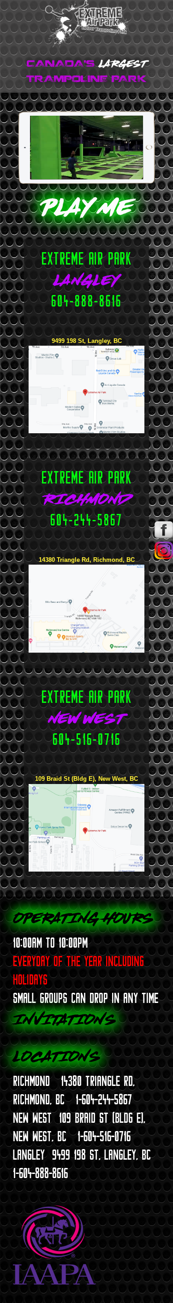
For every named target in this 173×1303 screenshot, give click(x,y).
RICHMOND (31, 1081)
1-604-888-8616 (40, 1173)
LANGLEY (29, 1155)
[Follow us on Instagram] (164, 557)
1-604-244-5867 (104, 1099)
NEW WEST (32, 1118)
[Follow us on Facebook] (164, 536)
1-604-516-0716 (104, 1136)
